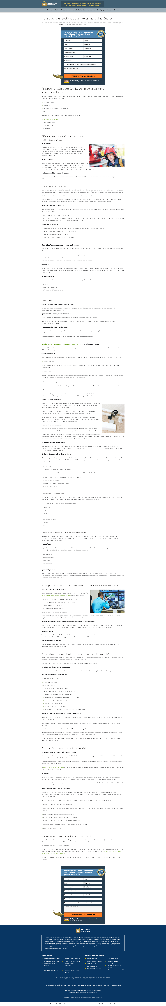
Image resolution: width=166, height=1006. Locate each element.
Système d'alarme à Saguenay (73, 968)
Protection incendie (92, 963)
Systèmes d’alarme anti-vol (94, 961)
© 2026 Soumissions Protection (106, 1004)
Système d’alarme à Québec (51, 968)
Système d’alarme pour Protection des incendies (62, 344)
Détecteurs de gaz (92, 966)
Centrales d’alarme (92, 958)
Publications (116, 985)
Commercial (72, 985)
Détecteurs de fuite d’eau (94, 968)
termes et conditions (76, 82)
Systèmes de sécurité (53, 10)
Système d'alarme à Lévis (51, 970)
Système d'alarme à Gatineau (72, 958)
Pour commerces (66, 10)
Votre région (97, 985)
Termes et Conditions (56, 1004)
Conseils (116, 10)
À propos (102, 10)
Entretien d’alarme (84, 985)
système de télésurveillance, (51, 119)
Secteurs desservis (92, 10)
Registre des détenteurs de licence (53, 767)
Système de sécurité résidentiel (55, 985)
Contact (109, 10)
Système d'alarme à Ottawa (72, 961)
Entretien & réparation (79, 10)
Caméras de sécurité (113, 958)
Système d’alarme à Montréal (52, 958)
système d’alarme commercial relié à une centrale (56, 595)
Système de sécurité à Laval (51, 961)
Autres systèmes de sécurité (116, 970)
